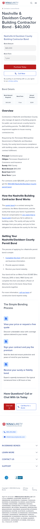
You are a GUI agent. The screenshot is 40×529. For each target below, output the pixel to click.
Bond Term (7, 54)
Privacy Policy (26, 489)
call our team (24, 292)
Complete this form (13, 258)
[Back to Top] (4, 525)
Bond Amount (8, 44)
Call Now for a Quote (25, 407)
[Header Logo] (10, 2)
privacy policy (13, 81)
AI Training (34, 489)
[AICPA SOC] (6, 477)
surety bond (10, 205)
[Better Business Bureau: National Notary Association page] (18, 477)
